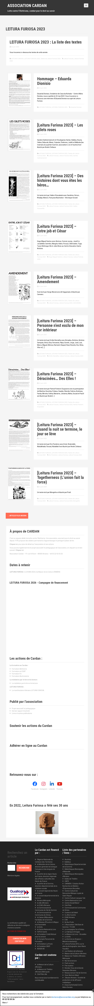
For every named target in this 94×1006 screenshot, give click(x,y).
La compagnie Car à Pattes (74, 929)
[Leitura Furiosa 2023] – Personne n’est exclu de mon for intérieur (60, 325)
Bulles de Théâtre (71, 879)
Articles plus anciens (16, 516)
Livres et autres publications (22, 713)
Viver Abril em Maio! (72, 975)
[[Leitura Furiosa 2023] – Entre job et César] (19, 237)
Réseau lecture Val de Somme (76, 973)
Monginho (76, 501)
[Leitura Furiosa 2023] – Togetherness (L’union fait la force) (60, 478)
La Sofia (67, 937)
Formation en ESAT (19, 671)
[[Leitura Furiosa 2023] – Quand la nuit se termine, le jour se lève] (19, 435)
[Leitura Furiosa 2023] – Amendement (56, 279)
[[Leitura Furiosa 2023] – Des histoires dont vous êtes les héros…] (19, 186)
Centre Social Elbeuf (72, 903)
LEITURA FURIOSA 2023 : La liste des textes (46, 42)
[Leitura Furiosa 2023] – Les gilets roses (60, 127)
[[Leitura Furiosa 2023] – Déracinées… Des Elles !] (19, 384)
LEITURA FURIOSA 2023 (32, 58)
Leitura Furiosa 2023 (65, 155)
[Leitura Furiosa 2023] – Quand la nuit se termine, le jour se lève (59, 429)
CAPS (67, 881)
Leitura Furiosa (68, 58)
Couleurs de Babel (71, 912)
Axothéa (68, 859)
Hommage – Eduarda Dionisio (54, 81)
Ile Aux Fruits (69, 922)
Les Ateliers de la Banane (74, 951)
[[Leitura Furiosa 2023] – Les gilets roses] (19, 135)
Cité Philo (68, 905)
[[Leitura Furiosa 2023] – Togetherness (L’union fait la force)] (19, 484)
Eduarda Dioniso (76, 107)
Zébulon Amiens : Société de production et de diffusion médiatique (73, 980)
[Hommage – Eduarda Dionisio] (19, 90)
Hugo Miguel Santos (55, 257)
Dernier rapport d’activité (21, 711)
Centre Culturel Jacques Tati (75, 898)
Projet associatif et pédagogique (23, 708)
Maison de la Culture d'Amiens (75, 953)
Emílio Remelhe (54, 356)
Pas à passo (69, 966)
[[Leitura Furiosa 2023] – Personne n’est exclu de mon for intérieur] (19, 332)
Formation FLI (17, 674)
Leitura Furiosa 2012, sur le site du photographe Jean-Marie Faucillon (74, 946)
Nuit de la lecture (71, 961)
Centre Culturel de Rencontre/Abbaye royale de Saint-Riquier (72, 893)
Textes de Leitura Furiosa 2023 (51, 58)
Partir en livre (69, 963)
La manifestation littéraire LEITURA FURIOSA (28, 690)
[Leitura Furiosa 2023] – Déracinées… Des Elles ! (56, 376)
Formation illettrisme (19, 669)
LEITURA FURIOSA (17, 58)
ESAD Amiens (70, 917)
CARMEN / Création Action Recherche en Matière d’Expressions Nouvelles (73, 886)
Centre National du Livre (73, 900)
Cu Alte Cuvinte (70, 915)
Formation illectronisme (20, 676)
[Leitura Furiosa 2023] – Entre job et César (56, 228)
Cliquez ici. (20, 550)
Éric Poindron (53, 455)
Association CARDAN (27, 5)
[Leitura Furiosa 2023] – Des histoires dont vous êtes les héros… (60, 180)
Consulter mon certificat (19, 939)
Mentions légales (13, 875)
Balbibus (68, 862)
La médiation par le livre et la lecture (25, 683)
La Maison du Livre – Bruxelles (75, 934)
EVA (66, 920)
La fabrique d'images (72, 932)
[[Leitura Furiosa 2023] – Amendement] (19, 288)
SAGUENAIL (77, 303)
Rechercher (11, 863)
